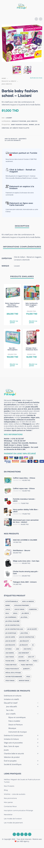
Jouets (6, 750)
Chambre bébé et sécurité (14, 753)
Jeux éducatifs (11, 706)
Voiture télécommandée (13, 676)
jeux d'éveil (24, 633)
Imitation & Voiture (11, 739)
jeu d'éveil (24, 617)
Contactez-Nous (10, 806)
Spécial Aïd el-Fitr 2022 (13, 672)
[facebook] (14, 834)
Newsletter (8, 815)
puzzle (35, 661)
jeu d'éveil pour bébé (12, 621)
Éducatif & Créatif (9, 81)
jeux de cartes (10, 637)
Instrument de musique (17, 732)
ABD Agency (24, 841)
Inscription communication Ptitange (18, 810)
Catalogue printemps (21, 605)
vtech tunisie (9, 680)
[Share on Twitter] (36, 139)
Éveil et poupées (10, 761)
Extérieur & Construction (13, 735)
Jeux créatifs (7, 84)
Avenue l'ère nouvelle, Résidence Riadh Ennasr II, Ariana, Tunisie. (20, 444)
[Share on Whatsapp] (40, 139)
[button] (4, 6)
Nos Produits (9, 786)
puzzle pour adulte (12, 668)
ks (33, 645)
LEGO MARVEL (9, 653)
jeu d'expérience (10, 617)
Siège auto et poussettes (13, 743)
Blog (6, 790)
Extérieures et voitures (12, 696)
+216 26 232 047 (19, 441)
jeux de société (10, 641)
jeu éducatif (24, 645)
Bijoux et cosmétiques (17, 717)
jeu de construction (12, 625)
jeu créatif (25, 613)
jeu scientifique (10, 633)
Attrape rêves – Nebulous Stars (32, 349)
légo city (31, 657)
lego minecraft (23, 653)
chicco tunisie (19, 609)
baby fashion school (19, 124)
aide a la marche (28, 601)
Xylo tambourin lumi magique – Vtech (31, 305)
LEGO (17, 649)
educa (15, 613)
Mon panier (8, 802)
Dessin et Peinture (19, 121)
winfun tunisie (24, 680)
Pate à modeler (14, 721)
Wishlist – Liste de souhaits (14, 794)
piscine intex (9, 661)
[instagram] (18, 834)
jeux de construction (26, 637)
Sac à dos (9, 710)
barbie (31, 124)
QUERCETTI (26, 668)
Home (4, 78)
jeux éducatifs (10, 645)
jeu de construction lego (14, 629)
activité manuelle (11, 601)
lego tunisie (9, 657)
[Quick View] (9, 317)
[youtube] (26, 834)
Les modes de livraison (13, 819)
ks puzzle (8, 649)
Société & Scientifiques (12, 764)
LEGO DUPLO (27, 649)
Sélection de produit (12, 757)
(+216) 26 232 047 (17, 439)
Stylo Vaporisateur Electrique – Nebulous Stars (12, 305)
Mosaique (12, 728)
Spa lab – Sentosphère (12, 349)
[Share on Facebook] (31, 139)
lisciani (21, 657)
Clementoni (33, 609)
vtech (28, 676)
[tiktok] (29, 834)
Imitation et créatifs (11, 699)
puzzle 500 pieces (11, 665)
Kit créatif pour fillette (19, 128)
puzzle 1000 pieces (27, 665)
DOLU (7, 613)
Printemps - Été (24, 661)
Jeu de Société (32, 629)
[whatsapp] (22, 834)
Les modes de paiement (13, 823)
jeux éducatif (24, 641)
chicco (7, 609)
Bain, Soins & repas (11, 746)
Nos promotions (10, 798)
